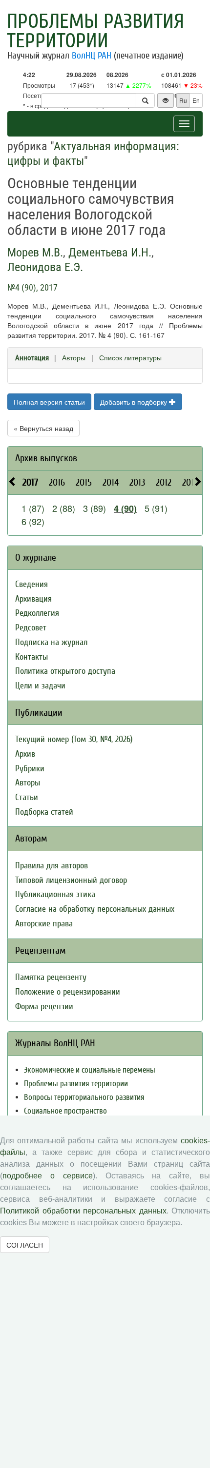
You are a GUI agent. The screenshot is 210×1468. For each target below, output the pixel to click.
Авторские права (44, 924)
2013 (137, 482)
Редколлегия (37, 613)
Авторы (73, 357)
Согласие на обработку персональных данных (94, 909)
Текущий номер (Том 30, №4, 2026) (73, 739)
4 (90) (125, 508)
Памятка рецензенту (50, 977)
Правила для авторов (51, 866)
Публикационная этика (55, 894)
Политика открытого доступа (65, 671)
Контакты (31, 657)
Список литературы (130, 357)
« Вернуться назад (43, 428)
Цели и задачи (40, 686)
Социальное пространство (65, 1111)
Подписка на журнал (51, 642)
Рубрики (29, 768)
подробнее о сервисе (47, 1176)
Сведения (31, 584)
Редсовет (30, 628)
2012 (163, 482)
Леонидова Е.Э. (45, 267)
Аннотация (32, 357)
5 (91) (156, 508)
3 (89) (94, 508)
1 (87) (32, 508)
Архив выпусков (46, 458)
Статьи (26, 797)
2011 (189, 482)
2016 (57, 482)
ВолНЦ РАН (91, 55)
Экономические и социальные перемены (89, 1070)
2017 (30, 482)
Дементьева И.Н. (109, 252)
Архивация (33, 599)
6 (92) (32, 521)
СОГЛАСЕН (24, 1245)
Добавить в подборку (134, 402)
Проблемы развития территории (95, 31)
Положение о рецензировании (67, 992)
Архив (25, 754)
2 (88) (63, 508)
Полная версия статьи (49, 402)
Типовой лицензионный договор (71, 880)
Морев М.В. (35, 252)
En (196, 100)
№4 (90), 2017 (32, 287)
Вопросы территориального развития (84, 1097)
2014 (111, 482)
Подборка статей (44, 812)
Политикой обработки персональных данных (83, 1211)
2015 (84, 482)
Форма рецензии (44, 1006)
